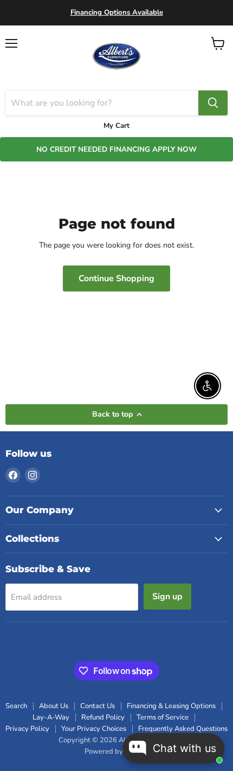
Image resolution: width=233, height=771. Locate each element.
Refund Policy (103, 717)
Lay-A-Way (51, 717)
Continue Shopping (116, 278)
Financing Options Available (116, 12)
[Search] (213, 102)
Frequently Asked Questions (183, 729)
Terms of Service (163, 717)
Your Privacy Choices (93, 729)
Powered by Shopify (116, 751)
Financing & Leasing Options (171, 706)
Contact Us (97, 706)
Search (16, 706)
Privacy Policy (27, 729)
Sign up (167, 596)
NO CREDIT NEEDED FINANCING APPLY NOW (116, 149)
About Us (53, 706)
